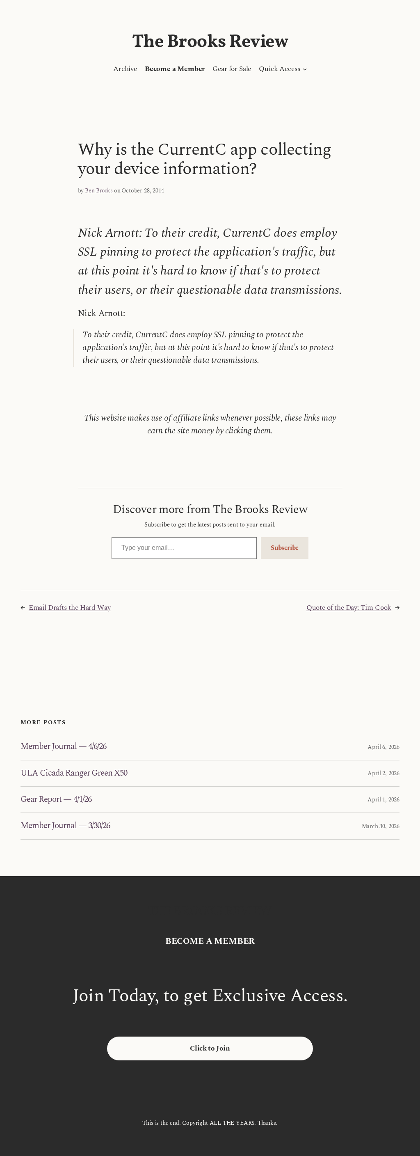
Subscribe (285, 548)
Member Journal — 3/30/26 (65, 826)
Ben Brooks (99, 190)
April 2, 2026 (383, 773)
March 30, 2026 (380, 826)
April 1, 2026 (383, 799)
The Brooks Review (210, 42)
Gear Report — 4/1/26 (56, 799)
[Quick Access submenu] (305, 69)
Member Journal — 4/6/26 (63, 746)
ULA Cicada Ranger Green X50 (74, 773)
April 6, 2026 (383, 747)
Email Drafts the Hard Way (70, 607)
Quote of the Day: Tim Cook (348, 607)
